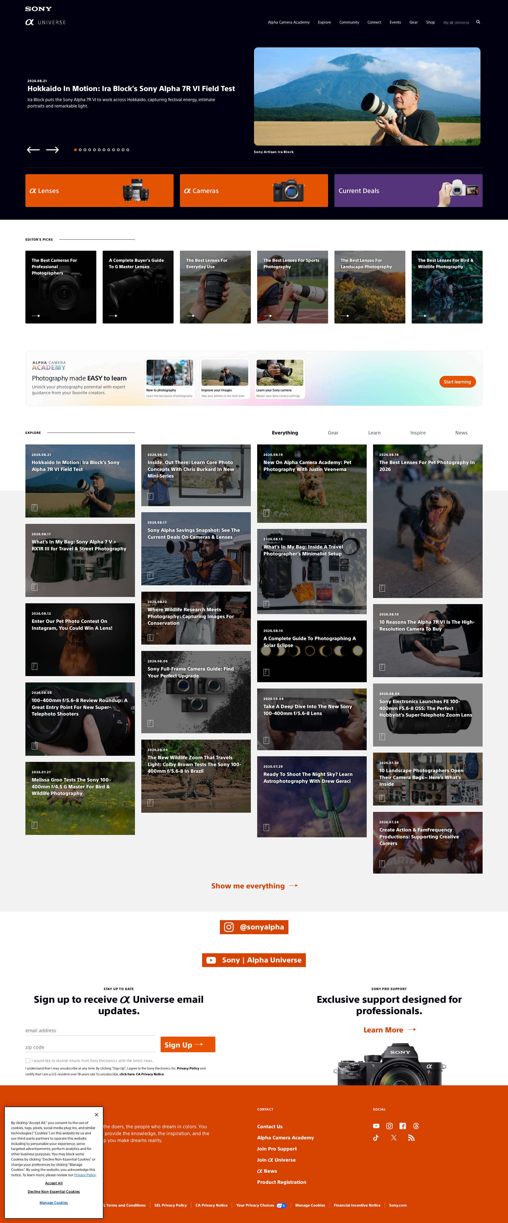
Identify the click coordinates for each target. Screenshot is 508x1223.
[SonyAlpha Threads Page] (416, 1126)
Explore (324, 21)
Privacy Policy (188, 1068)
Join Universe (276, 1160)
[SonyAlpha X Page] (394, 1138)
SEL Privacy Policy (171, 1205)
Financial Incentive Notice (357, 1205)
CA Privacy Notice (150, 1074)
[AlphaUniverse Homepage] (45, 22)
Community (349, 21)
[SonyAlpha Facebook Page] (403, 1126)
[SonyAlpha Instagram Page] (389, 1126)
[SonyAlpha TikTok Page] (376, 1138)
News (269, 1171)
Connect (374, 21)
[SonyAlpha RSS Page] (411, 1138)
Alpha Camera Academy (289, 21)
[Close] (96, 1115)
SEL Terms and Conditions (122, 1205)
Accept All (54, 1183)
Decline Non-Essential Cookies (54, 1191)
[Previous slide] (33, 149)
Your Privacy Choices (255, 1205)
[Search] (478, 21)
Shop (430, 21)
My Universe (456, 22)
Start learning (457, 381)
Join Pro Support (277, 1148)
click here (127, 1074)
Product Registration (281, 1182)
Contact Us (270, 1126)
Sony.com (398, 1205)
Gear (414, 21)
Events (395, 21)
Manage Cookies (310, 1205)
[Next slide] (52, 149)
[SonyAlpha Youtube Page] (376, 1126)
